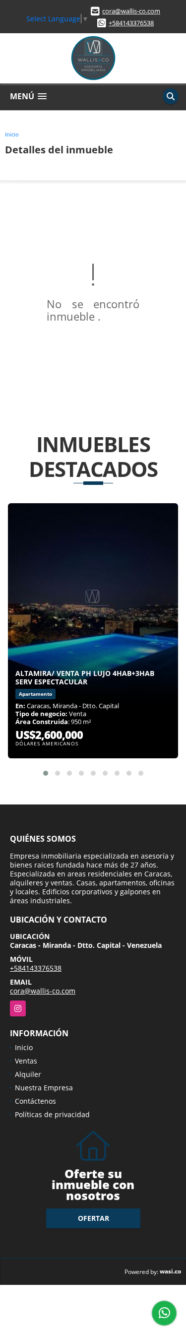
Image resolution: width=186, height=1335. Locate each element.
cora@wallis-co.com (131, 10)
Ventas (26, 1061)
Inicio (12, 134)
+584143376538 (131, 22)
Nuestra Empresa (44, 1087)
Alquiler (28, 1074)
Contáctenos (35, 1101)
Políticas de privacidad (52, 1114)
